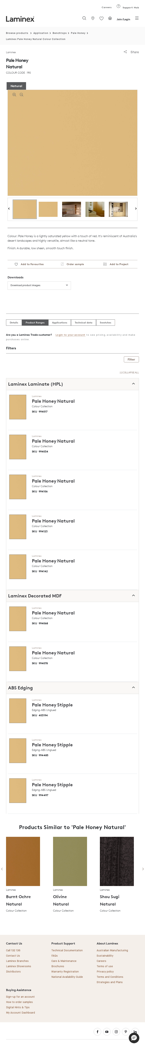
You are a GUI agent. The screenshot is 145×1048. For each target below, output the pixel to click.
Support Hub (130, 7)
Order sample (74, 264)
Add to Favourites (31, 264)
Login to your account (70, 335)
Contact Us (13, 956)
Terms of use (105, 966)
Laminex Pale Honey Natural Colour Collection (36, 39)
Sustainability (105, 956)
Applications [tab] (59, 322)
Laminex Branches (17, 961)
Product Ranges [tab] (35, 322)
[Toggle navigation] (137, 19)
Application (40, 33)
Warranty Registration (65, 971)
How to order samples (19, 1002)
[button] (134, 1038)
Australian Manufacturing (112, 950)
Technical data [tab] (83, 322)
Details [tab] (14, 322)
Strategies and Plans (110, 982)
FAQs (54, 956)
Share (134, 52)
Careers (106, 7)
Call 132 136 (13, 950)
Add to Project (117, 264)
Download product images (25, 285)
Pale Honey (78, 33)
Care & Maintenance (63, 961)
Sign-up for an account (20, 997)
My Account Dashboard (20, 1012)
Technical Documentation (67, 950)
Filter (131, 359)
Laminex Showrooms (18, 966)
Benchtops (60, 33)
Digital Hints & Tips (18, 1007)
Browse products (17, 33)
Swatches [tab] (105, 322)
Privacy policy (105, 971)
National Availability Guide (67, 977)
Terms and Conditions (110, 977)
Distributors (13, 971)
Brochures (57, 966)
